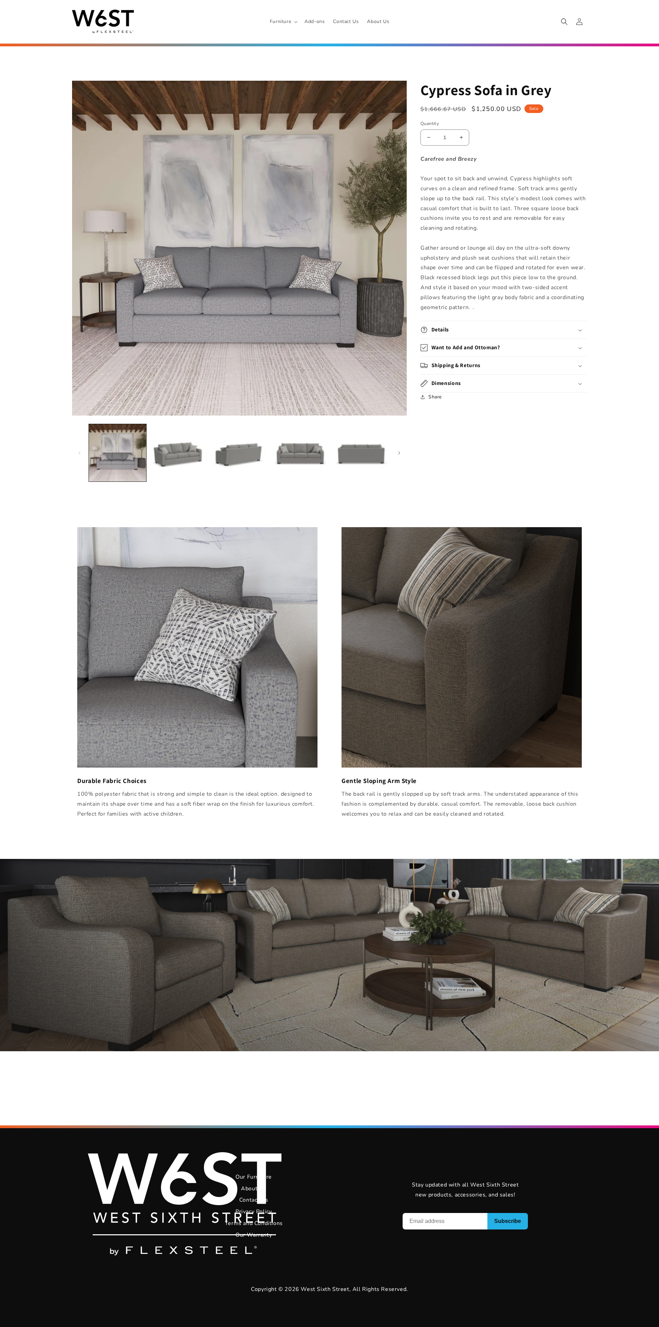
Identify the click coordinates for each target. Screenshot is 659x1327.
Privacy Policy (253, 1211)
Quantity (429, 124)
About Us (253, 1188)
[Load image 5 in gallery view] (361, 452)
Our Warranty (253, 1235)
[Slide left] (79, 453)
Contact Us (253, 1200)
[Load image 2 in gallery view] (178, 452)
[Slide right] (399, 453)
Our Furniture (253, 1177)
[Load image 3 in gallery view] (239, 452)
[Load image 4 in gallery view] (300, 452)
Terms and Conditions (254, 1223)
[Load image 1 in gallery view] (117, 452)
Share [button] (435, 397)
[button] (283, 21)
